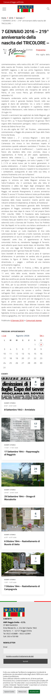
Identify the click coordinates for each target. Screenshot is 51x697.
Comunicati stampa (34, 320)
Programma (40, 49)
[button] (48, 8)
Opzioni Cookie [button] (9, 691)
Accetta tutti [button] (34, 691)
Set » (42, 335)
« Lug (4, 335)
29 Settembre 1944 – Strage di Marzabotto (19, 498)
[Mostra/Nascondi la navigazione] (4, 9)
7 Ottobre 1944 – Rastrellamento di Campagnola (22, 587)
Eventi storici (10, 403)
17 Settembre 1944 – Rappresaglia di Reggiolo (21, 453)
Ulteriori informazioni (21, 687)
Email (5, 647)
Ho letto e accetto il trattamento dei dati (20, 656)
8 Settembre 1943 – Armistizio (19, 409)
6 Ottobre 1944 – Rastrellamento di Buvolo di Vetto (22, 542)
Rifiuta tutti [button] (22, 691)
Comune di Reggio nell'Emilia (13, 2)
